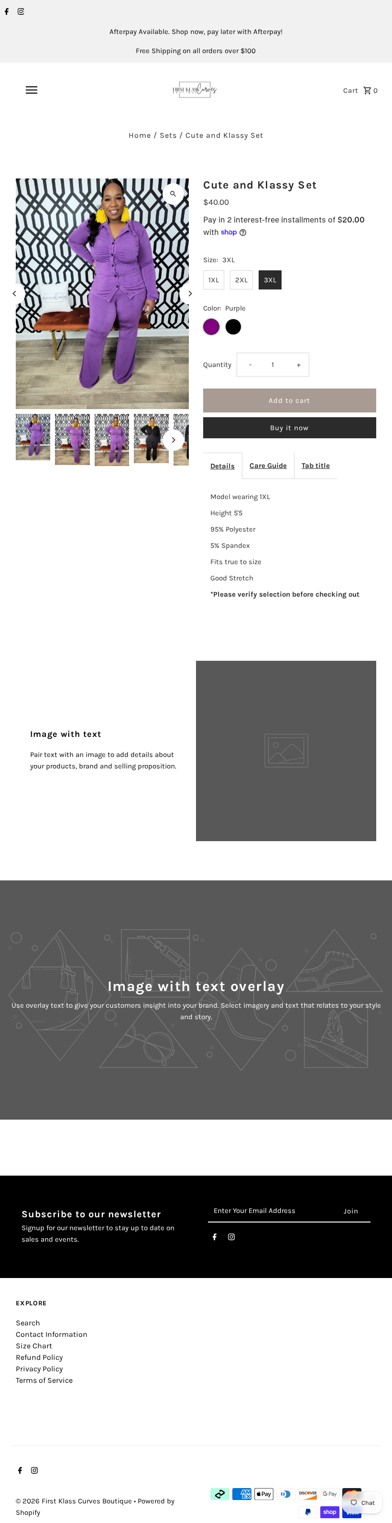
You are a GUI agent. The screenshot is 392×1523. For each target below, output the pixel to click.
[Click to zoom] (173, 194)
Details (222, 466)
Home (140, 135)
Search (28, 1322)
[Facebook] (5, 12)
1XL (213, 280)
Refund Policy (39, 1357)
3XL (270, 280)
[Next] (190, 293)
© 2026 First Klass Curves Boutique (75, 1501)
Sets (168, 135)
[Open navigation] (50, 90)
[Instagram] (19, 12)
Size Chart (34, 1345)
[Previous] (14, 293)
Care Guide (268, 465)
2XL (241, 280)
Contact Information (51, 1334)
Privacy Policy (39, 1368)
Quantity (217, 364)
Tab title (316, 465)
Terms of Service (44, 1380)
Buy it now (289, 427)
